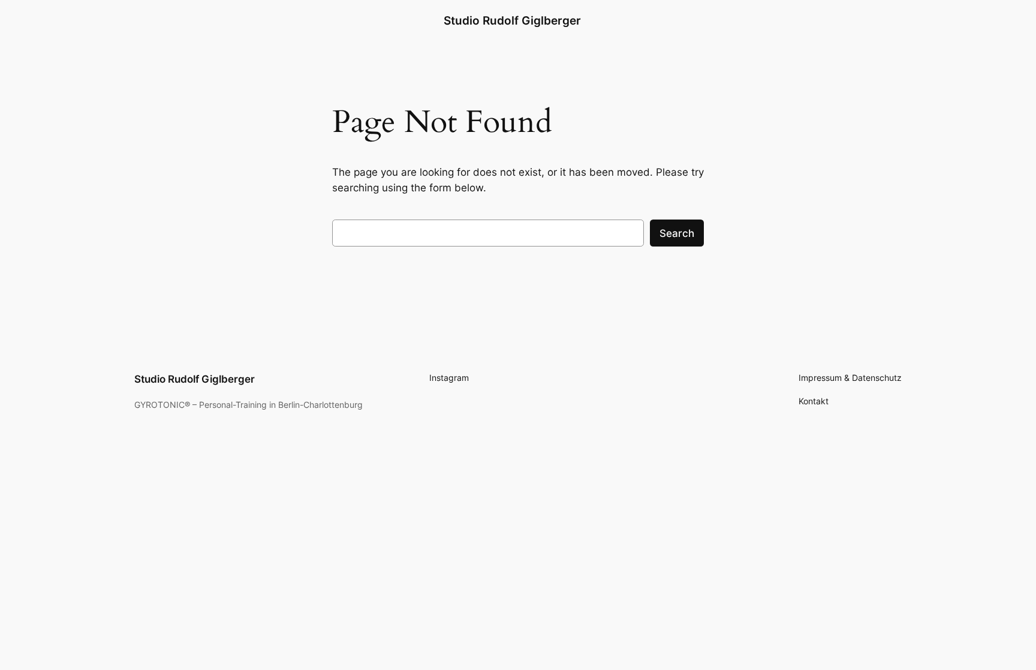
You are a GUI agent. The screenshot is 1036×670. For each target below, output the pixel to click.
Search (676, 233)
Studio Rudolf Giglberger (512, 20)
